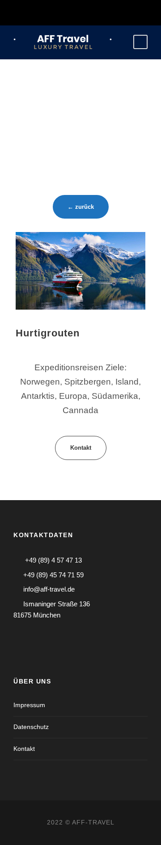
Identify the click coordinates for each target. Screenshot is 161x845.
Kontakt (24, 748)
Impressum (29, 704)
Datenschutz (31, 726)
